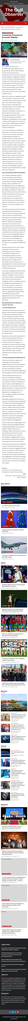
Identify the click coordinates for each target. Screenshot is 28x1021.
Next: (15, 475)
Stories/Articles (9, 502)
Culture (3, 873)
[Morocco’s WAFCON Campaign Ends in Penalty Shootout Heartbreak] (14, 623)
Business (4, 702)
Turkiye (10, 526)
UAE (7, 679)
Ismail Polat (5, 533)
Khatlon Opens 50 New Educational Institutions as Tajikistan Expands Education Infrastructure (11, 931)
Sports (9, 581)
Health (12, 758)
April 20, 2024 (14, 40)
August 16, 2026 (14, 637)
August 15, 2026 (16, 662)
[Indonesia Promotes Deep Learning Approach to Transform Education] (14, 816)
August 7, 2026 (16, 856)
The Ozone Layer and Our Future (11, 505)
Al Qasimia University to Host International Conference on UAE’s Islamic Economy (18, 716)
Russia (12, 792)
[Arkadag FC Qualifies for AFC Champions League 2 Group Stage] (14, 648)
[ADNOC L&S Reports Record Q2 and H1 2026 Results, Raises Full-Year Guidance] (5, 739)
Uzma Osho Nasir (6, 40)
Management (7, 3)
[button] (2, 23)
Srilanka (16, 723)
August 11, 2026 (15, 742)
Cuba (12, 780)
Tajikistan (16, 758)
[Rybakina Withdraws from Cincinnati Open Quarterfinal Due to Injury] (14, 574)
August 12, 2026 (15, 732)
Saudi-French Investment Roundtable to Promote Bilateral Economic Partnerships (13, 970)
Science (3, 502)
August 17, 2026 (16, 612)
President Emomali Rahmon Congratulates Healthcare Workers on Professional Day (18, 762)
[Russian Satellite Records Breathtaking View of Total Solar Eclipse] (5, 796)
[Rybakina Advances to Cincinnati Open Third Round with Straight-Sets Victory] (14, 598)
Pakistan (4, 551)
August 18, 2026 (15, 766)
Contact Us (13, 3)
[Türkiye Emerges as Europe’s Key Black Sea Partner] (14, 519)
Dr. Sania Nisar (5, 507)
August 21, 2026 (14, 588)
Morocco (4, 630)
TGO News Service (6, 588)
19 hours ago (12, 507)
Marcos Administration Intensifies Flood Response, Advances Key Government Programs (13, 960)
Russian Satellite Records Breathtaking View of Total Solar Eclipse (17, 795)
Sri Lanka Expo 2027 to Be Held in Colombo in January (12, 965)
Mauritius (9, 702)
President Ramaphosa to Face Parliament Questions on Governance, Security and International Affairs (11, 954)
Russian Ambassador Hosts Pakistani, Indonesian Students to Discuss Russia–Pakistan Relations (13, 853)
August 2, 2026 (14, 882)
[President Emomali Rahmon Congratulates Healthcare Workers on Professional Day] (5, 763)
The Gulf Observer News (7, 612)
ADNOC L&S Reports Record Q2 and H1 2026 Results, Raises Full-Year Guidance (18, 738)
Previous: (12, 470)
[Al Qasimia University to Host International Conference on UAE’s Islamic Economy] (5, 717)
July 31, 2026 (16, 908)
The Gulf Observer (14, 12)
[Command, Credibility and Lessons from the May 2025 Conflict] (14, 545)
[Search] (25, 23)
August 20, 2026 (16, 709)
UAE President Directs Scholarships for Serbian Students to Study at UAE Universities (13, 905)
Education (4, 847)
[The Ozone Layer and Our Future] (14, 495)
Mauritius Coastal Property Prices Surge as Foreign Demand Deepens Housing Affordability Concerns (13, 705)
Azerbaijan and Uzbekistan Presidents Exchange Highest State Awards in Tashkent (13, 948)
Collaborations (20, 3)
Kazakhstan (4, 581)
